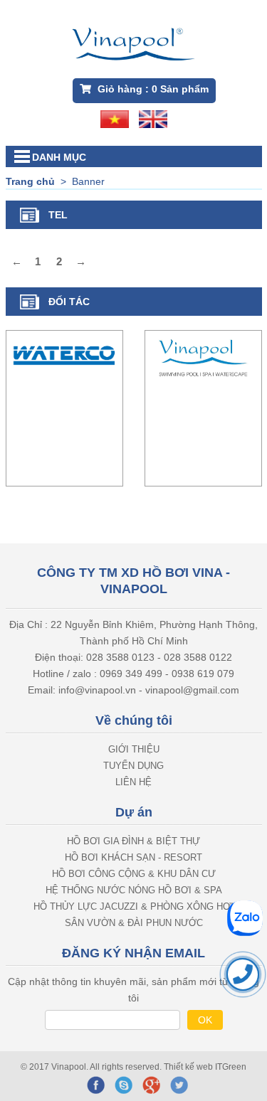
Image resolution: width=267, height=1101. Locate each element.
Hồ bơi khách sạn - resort (133, 857)
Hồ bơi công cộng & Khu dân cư (134, 873)
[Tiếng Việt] (114, 118)
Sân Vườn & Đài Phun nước (134, 923)
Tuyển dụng (133, 765)
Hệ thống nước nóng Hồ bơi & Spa (134, 890)
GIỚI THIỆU (133, 749)
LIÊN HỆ (133, 782)
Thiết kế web (189, 1067)
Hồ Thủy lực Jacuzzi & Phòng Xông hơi (133, 906)
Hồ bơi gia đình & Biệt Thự (133, 841)
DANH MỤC (59, 157)
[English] (153, 118)
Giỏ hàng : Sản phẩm (152, 89)
